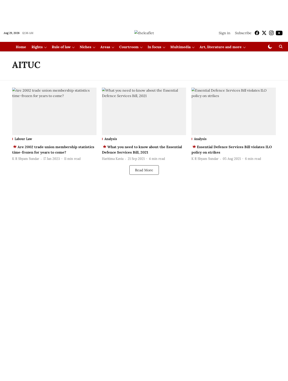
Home (21, 47)
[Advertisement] (144, 12)
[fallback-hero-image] (54, 111)
